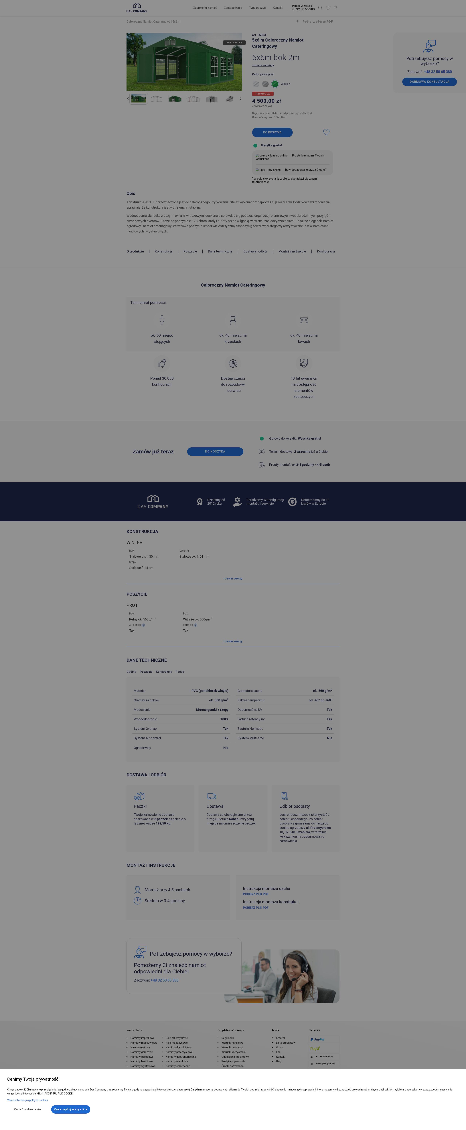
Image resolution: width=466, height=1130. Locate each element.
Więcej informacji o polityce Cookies (27, 1100)
